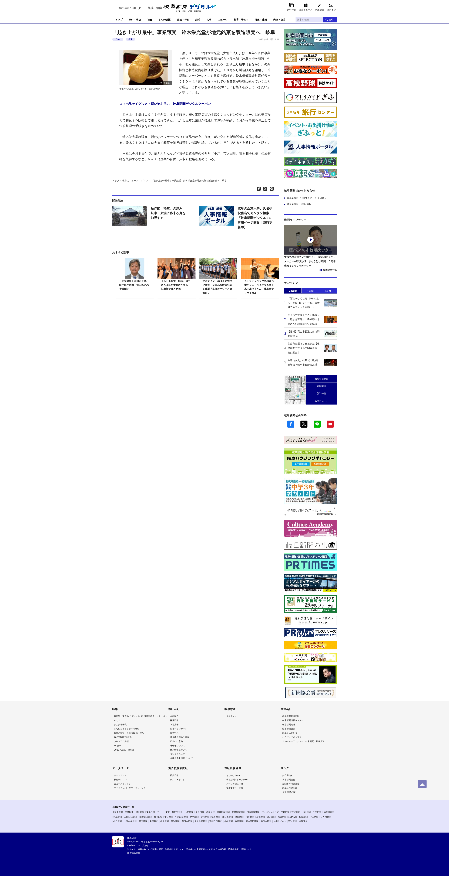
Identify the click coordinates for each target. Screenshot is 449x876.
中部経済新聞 (181, 816)
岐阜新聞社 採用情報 (299, 204)
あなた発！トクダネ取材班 (126, 728)
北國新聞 (239, 816)
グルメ (118, 39)
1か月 (328, 290)
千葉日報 (317, 812)
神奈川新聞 (329, 812)
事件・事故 (135, 19)
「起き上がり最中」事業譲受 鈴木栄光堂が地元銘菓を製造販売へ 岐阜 (189, 180)
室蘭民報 (129, 812)
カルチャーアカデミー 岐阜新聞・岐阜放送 (303, 741)
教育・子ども (241, 19)
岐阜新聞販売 (288, 728)
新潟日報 (158, 816)
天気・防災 (279, 19)
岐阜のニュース (130, 180)
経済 (197, 19)
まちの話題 (164, 19)
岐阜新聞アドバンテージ (237, 779)
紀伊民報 (293, 816)
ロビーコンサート (178, 728)
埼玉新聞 (117, 816)
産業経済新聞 (238, 812)
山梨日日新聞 (130, 816)
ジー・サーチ (120, 775)
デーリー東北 (163, 812)
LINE (317, 424)
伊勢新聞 (194, 816)
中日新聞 (169, 816)
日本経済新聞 (253, 812)
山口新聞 (117, 821)
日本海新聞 (326, 816)
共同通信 (303, 821)
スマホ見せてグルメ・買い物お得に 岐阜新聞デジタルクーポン (165, 103)
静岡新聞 (205, 816)
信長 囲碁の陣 (289, 792)
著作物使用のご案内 (179, 737)
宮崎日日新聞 (215, 821)
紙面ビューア (305, 9)
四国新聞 (143, 821)
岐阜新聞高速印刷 (290, 716)
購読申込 (174, 733)
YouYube (330, 424)
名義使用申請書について (181, 758)
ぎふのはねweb (233, 775)
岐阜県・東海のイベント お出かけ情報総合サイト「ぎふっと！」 (140, 718)
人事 (209, 19)
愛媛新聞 (154, 821)
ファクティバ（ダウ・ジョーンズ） (131, 788)
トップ (119, 19)
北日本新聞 (227, 816)
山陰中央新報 (130, 821)
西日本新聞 (187, 821)
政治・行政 (183, 19)
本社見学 (174, 724)
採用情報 (174, 720)
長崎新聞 (228, 821)
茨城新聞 (295, 812)
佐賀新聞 (239, 821)
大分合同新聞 (201, 821)
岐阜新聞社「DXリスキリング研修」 (307, 197)
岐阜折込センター (290, 733)
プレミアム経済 (121, 741)
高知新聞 (175, 821)
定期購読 (321, 386)
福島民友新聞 (223, 812)
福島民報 (210, 812)
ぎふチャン (231, 716)
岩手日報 (200, 812)
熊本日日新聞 (252, 821)
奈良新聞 (282, 816)
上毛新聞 (306, 812)
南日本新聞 (266, 821)
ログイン (331, 9)
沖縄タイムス (279, 821)
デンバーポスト (177, 779)
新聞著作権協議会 (290, 783)
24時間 (293, 290)
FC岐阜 (117, 745)
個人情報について (178, 749)
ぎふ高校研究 (120, 724)
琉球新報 (292, 821)
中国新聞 (314, 816)
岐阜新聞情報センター (292, 720)
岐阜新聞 (216, 816)
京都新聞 (260, 816)
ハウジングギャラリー (292, 737)
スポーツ (222, 19)
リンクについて (177, 754)
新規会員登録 (321, 378)
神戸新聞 (271, 816)
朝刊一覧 (291, 9)
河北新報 (140, 812)
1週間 (310, 290)
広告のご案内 (176, 741)
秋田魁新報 (177, 812)
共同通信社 (287, 775)
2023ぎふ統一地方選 (124, 749)
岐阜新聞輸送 (288, 724)
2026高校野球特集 (123, 737)
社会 (149, 19)
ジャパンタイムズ (270, 812)
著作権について (177, 745)
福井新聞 (250, 816)
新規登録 (319, 9)
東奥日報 (150, 812)
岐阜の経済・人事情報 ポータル (129, 733)
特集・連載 (261, 19)
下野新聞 (285, 812)
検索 (331, 19)
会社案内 (174, 716)
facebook (290, 424)
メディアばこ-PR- (235, 783)
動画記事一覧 (330, 269)
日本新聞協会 (288, 779)
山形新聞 (189, 812)
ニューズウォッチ (122, 783)
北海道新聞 (117, 812)
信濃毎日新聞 (145, 816)
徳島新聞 (164, 821)
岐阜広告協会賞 (289, 788)
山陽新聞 (303, 816)
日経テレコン (120, 779)
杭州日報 (174, 775)
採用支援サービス (234, 788)
